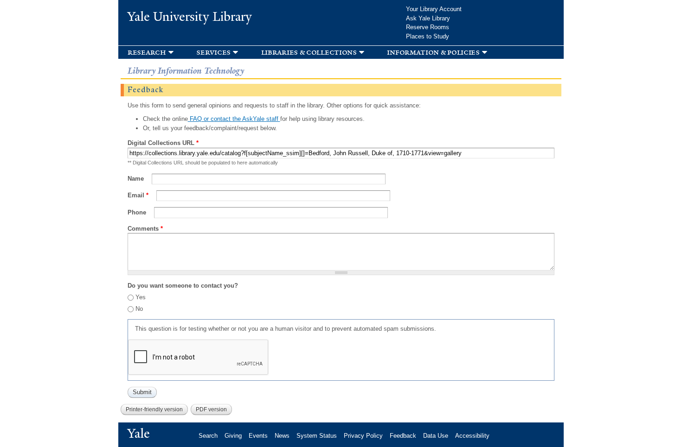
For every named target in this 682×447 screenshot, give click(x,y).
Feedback (403, 435)
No (139, 308)
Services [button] (213, 52)
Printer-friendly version (154, 409)
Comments (145, 228)
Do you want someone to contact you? (183, 285)
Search (208, 435)
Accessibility (472, 435)
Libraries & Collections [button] (309, 52)
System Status (316, 435)
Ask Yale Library (428, 18)
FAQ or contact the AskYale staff (234, 118)
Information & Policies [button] (433, 52)
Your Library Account (434, 9)
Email (138, 195)
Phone (138, 212)
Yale (139, 433)
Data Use (435, 435)
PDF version (211, 409)
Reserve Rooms (427, 27)
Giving (233, 435)
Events (258, 435)
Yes (140, 297)
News (282, 435)
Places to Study (427, 36)
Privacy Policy (363, 435)
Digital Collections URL (163, 142)
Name (137, 178)
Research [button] (147, 52)
